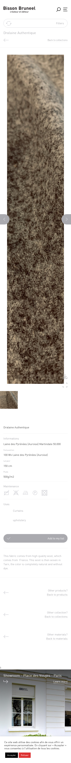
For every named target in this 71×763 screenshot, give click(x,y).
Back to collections (56, 616)
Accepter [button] (11, 755)
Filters (60, 23)
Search (58, 9)
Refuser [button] (25, 755)
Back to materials (57, 638)
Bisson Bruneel (19, 9)
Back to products (57, 594)
